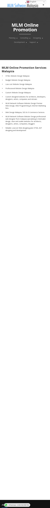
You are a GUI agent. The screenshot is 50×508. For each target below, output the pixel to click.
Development (19, 42)
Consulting (24, 38)
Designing (37, 38)
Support (33, 42)
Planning (12, 38)
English (32, 2)
